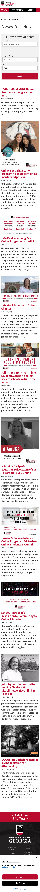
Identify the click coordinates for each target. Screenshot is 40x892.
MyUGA (12, 853)
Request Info (17, 10)
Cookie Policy (15, 888)
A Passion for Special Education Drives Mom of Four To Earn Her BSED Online (19, 469)
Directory (28, 848)
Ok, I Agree (20, 877)
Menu (6, 10)
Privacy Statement (23, 889)
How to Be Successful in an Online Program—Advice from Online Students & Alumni (19, 541)
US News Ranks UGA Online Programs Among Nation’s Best (17, 92)
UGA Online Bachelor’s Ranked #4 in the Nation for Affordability (19, 763)
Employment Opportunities (28, 853)
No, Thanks (20, 883)
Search (5, 41)
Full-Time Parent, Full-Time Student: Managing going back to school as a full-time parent (18, 377)
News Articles (14, 20)
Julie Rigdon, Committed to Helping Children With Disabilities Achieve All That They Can (18, 689)
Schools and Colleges (12, 848)
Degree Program (9, 56)
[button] (37, 858)
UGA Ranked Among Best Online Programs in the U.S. (18, 240)
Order (4, 65)
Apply (30, 10)
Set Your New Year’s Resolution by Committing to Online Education (19, 616)
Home (3, 20)
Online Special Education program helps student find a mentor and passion (19, 174)
